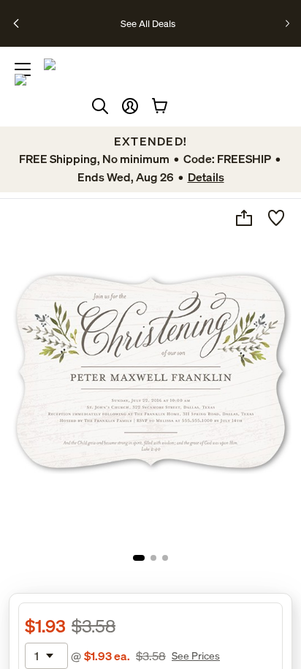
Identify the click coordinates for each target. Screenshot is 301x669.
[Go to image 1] (139, 558)
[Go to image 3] (165, 558)
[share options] (244, 218)
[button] (130, 106)
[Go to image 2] (153, 558)
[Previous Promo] (17, 23)
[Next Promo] (287, 23)
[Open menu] (23, 69)
